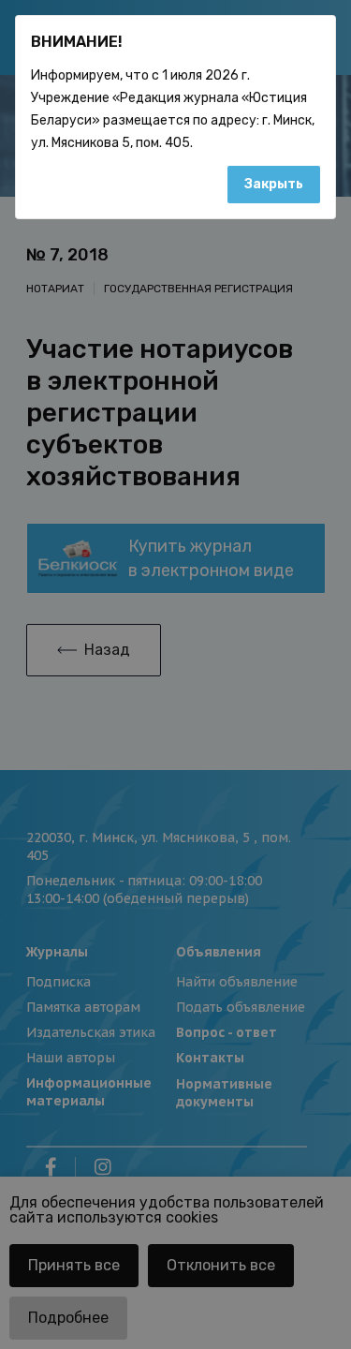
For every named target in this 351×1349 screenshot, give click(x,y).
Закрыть (273, 184)
